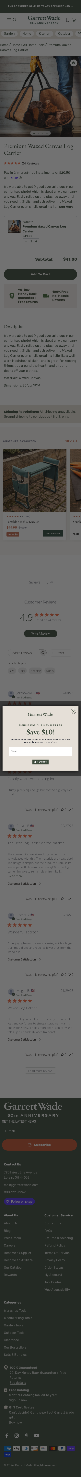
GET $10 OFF (40, 762)
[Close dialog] (73, 711)
